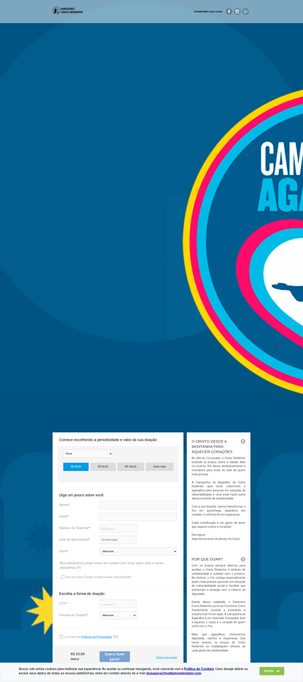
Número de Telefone (74, 528)
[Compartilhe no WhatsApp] (245, 11)
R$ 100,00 (130, 466)
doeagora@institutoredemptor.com (173, 673)
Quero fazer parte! (115, 656)
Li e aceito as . (88, 636)
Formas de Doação (72, 615)
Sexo (63, 551)
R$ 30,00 (76, 466)
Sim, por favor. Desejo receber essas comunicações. (99, 577)
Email (63, 516)
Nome (63, 505)
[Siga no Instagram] (237, 11)
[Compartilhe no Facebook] (229, 11)
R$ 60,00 (103, 466)
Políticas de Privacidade (96, 636)
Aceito (269, 671)
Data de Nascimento (73, 540)
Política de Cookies (166, 657)
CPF (62, 603)
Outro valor (159, 466)
